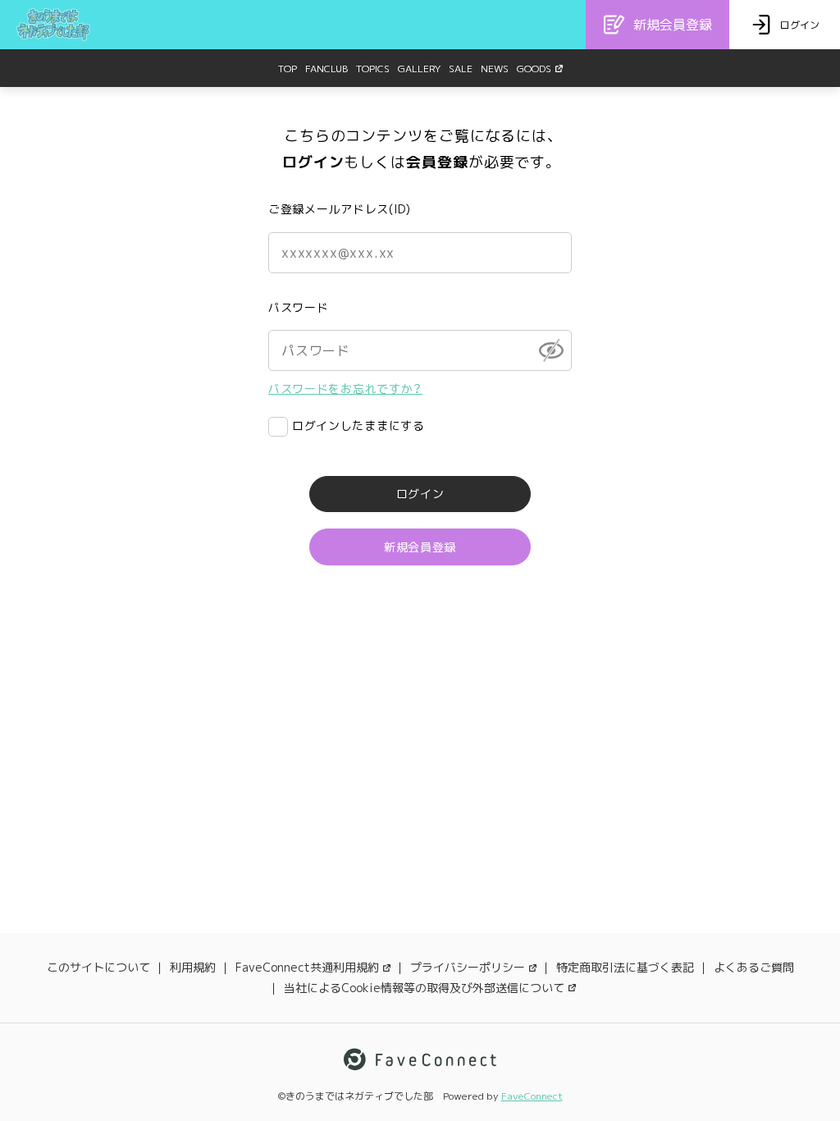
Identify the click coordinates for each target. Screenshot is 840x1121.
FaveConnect (532, 1096)
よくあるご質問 (754, 967)
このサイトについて (98, 967)
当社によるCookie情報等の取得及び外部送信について (424, 987)
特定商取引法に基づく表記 (625, 967)
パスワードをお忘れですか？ (345, 388)
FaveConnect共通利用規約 (307, 967)
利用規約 (193, 967)
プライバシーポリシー (467, 967)
